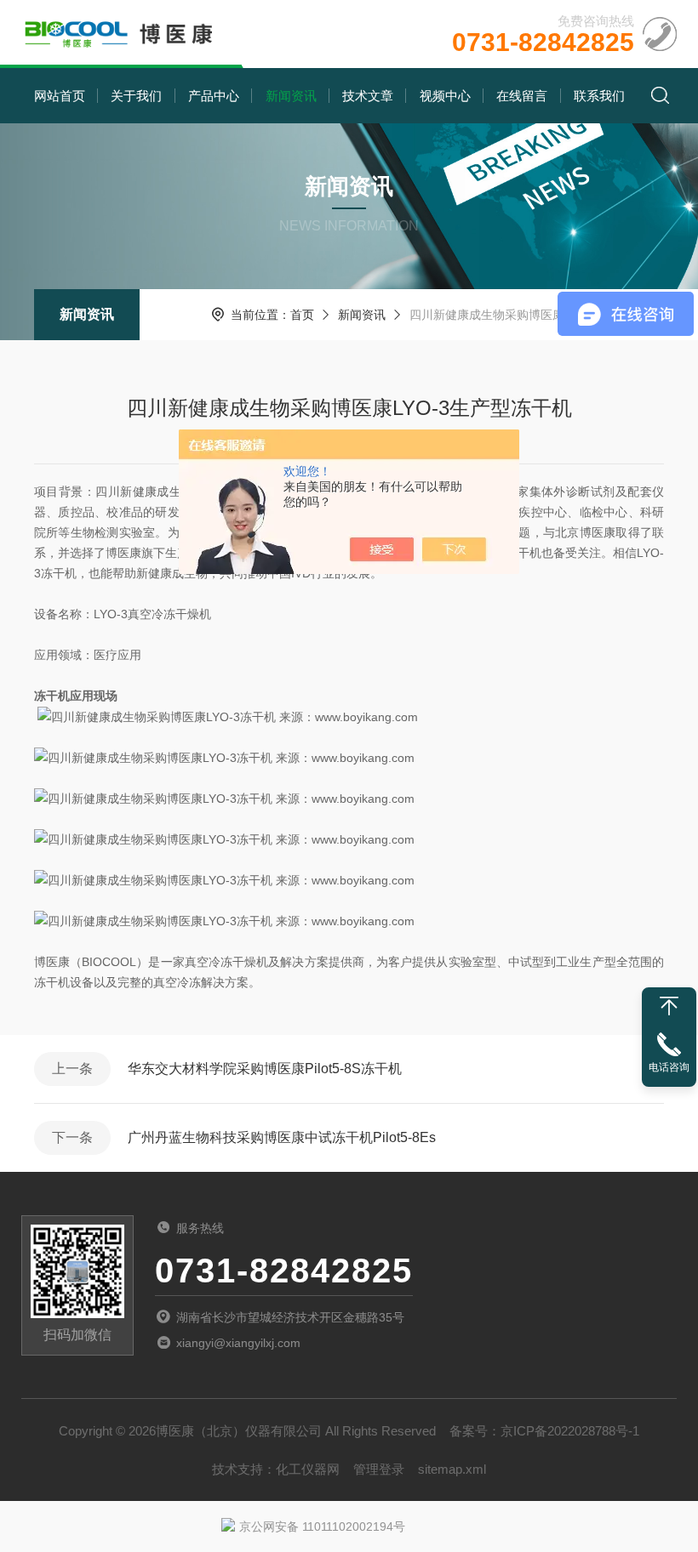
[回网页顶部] (669, 1006)
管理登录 (378, 1469)
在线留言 (521, 95)
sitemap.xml (452, 1469)
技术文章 (367, 95)
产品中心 (213, 95)
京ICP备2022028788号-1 (570, 1431)
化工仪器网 (308, 1469)
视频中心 (445, 95)
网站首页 (59, 95)
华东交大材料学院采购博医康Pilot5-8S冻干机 (265, 1068)
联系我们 (599, 95)
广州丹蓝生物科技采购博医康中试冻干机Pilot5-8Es (282, 1137)
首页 (302, 314)
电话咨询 (669, 1067)
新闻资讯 (291, 95)
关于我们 (136, 95)
